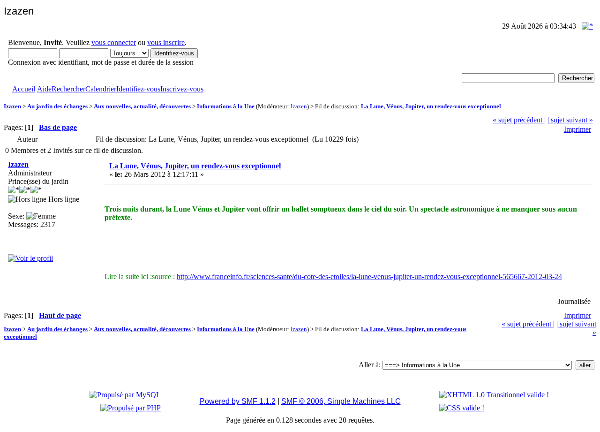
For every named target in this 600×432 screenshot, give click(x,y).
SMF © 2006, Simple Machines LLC (341, 401)
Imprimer (577, 129)
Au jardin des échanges (57, 106)
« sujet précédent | (519, 120)
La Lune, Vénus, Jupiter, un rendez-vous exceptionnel (431, 106)
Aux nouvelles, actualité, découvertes (142, 106)
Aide (44, 89)
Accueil (23, 89)
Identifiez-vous (138, 89)
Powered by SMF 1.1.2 (238, 401)
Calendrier (100, 89)
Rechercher (68, 89)
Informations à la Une (226, 106)
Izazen (12, 106)
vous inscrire (166, 42)
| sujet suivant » (570, 120)
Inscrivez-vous (181, 89)
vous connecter (113, 42)
